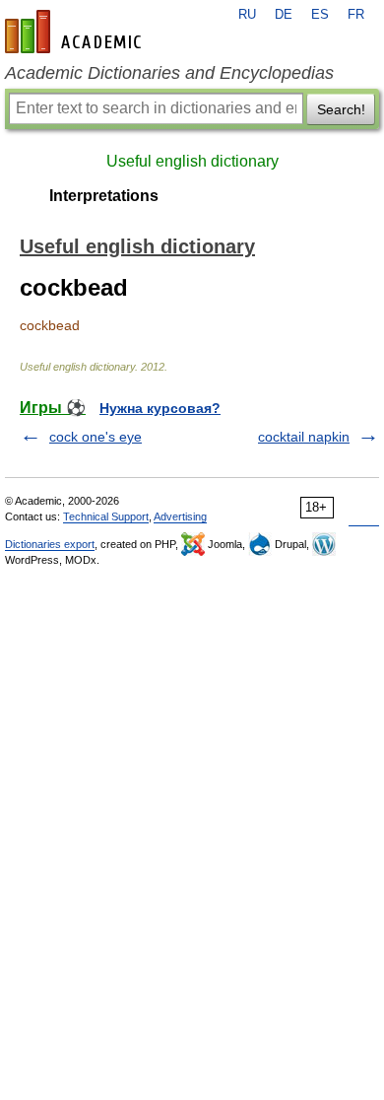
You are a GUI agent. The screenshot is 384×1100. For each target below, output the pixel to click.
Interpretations (104, 195)
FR (356, 15)
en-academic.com (76, 31)
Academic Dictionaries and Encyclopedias (169, 73)
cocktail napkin (304, 437)
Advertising (180, 516)
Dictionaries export (50, 544)
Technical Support (106, 516)
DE (283, 15)
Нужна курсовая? (160, 408)
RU (247, 15)
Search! (341, 109)
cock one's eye (95, 437)
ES (320, 15)
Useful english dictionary (192, 161)
